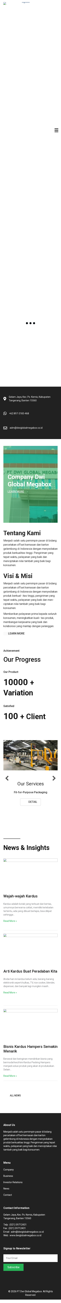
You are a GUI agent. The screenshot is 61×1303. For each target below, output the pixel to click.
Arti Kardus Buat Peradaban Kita (30, 975)
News (6, 1192)
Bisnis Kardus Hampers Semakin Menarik (30, 1052)
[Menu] (56, 130)
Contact (7, 1198)
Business (8, 1179)
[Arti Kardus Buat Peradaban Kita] (30, 954)
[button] (16, 491)
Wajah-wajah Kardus (20, 900)
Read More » (10, 924)
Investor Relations (13, 1185)
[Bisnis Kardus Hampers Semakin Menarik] (30, 1030)
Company (8, 1173)
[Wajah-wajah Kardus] (30, 879)
